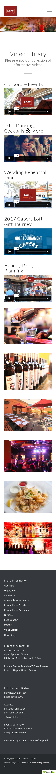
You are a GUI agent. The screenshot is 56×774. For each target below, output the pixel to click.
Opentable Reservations (16, 600)
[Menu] (48, 11)
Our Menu (9, 585)
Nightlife (8, 614)
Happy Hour (10, 590)
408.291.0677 (28, 2)
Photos (8, 624)
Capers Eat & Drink (24, 740)
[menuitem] (48, 11)
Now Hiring (10, 634)
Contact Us (10, 595)
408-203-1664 (25, 728)
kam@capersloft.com (15, 732)
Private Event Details (15, 605)
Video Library (11, 629)
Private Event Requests (16, 609)
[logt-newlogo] (23, 11)
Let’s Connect (11, 619)
